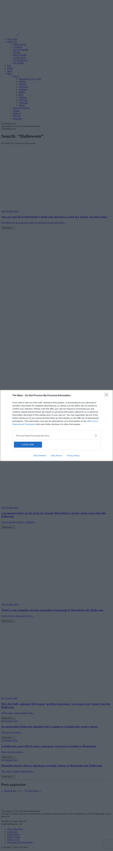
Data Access (56, 455)
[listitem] (56, 435)
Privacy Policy (73, 455)
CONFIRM (28, 444)
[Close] (107, 395)
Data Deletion (40, 455)
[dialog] (56, 425)
